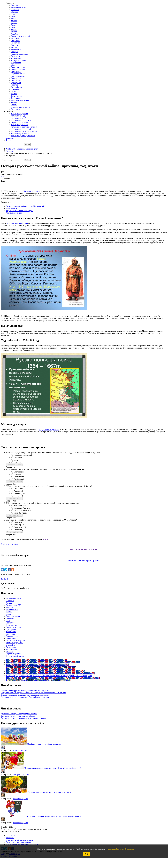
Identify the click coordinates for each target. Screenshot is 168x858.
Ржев (16, 460)
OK (86, 854)
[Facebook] (9, 569)
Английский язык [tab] (13, 598)
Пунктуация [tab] (11, 629)
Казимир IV (19, 525)
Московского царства (32, 191)
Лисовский (18, 491)
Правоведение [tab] (12, 636)
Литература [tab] (11, 647)
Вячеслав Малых (20, 750)
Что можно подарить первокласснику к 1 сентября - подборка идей (52, 768)
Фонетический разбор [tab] (15, 656)
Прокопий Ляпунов (22, 508)
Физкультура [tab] (11, 625)
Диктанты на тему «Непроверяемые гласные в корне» (23, 718)
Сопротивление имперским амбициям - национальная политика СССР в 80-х (33, 693)
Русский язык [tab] (11, 649)
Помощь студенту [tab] (13, 627)
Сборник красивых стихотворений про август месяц (50, 792)
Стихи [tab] (8, 614)
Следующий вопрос (14, 465)
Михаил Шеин (20, 505)
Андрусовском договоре (49, 430)
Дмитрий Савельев (21, 774)
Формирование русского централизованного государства (25, 690)
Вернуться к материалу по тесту (84, 549)
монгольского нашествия (17, 223)
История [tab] (9, 652)
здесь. (46, 539)
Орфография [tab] (11, 638)
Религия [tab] (9, 607)
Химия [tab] (9, 603)
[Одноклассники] (12, 569)
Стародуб (18, 462)
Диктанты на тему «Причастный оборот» (18, 716)
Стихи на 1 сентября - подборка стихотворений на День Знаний (54, 816)
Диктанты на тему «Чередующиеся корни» (19, 714)
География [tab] (10, 634)
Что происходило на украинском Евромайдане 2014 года (25, 697)
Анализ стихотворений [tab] (15, 640)
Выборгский (19, 479)
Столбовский (19, 472)
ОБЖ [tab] (8, 621)
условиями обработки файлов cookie (120, 849)
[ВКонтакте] (2, 569)
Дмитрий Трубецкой (22, 510)
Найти (27, 160)
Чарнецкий (18, 496)
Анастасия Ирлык (20, 799)
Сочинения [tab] (10, 618)
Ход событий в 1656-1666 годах (19, 211)
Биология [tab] (10, 601)
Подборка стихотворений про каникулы (44, 744)
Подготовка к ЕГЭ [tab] (14, 605)
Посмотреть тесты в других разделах (84, 560)
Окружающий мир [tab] (14, 654)
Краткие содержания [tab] (14, 643)
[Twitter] (5, 569)
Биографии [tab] (10, 645)
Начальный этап (13, 208)
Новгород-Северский (23, 455)
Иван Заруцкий (20, 513)
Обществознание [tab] (13, 616)
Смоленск (18, 457)
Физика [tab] (9, 612)
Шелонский (19, 477)
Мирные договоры (14, 213)
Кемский (17, 474)
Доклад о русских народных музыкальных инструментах (25, 695)
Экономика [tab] (10, 623)
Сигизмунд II (19, 522)
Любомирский (20, 494)
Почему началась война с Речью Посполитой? (25, 206)
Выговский (18, 489)
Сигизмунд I (19, 530)
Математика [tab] (11, 632)
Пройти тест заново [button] (9, 544)
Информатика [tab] (12, 609)
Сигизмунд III (20, 527)
